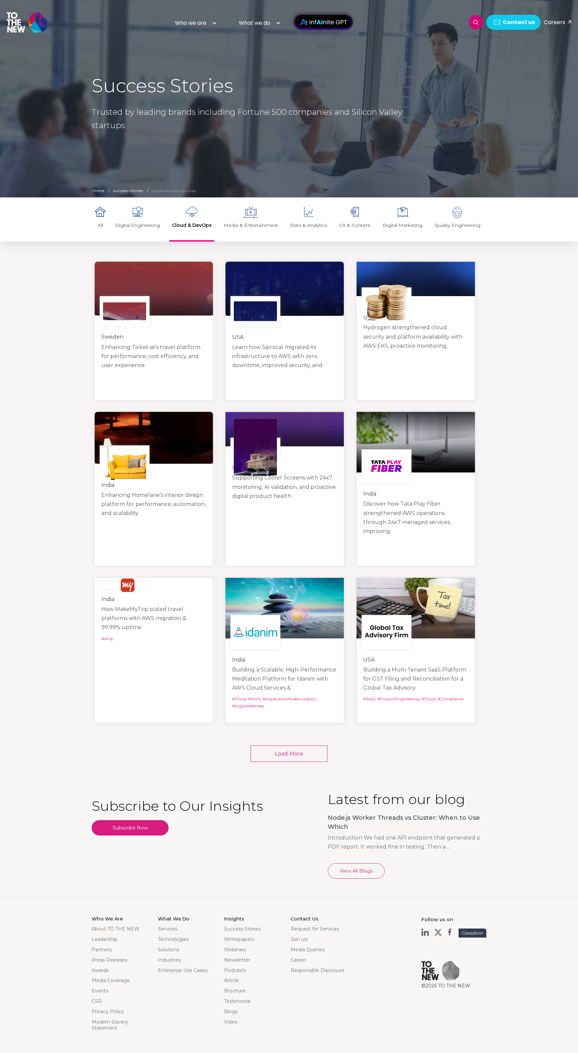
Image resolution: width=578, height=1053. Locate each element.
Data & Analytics (308, 225)
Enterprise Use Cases (182, 970)
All (100, 225)
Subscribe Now (130, 828)
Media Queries (307, 950)
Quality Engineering (457, 225)
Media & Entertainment (251, 225)
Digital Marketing (402, 225)
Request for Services (315, 929)
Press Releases (109, 960)
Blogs (230, 1011)
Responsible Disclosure (318, 970)
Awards (100, 970)
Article (231, 980)
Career (298, 960)
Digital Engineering (137, 225)
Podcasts (235, 970)
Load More (289, 754)
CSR (97, 1001)
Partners (102, 950)
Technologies (173, 939)
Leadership (104, 939)
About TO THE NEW (115, 929)
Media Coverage (111, 980)
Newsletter (237, 960)
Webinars (235, 950)
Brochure (235, 991)
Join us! (299, 939)
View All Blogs (356, 871)
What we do (254, 23)
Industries (169, 960)
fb (450, 932)
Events (100, 991)
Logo (27, 22)
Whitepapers (239, 939)
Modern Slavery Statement (110, 1025)
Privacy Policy (108, 1011)
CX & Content (355, 225)
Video (230, 1022)
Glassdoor (472, 933)
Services (167, 929)
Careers (554, 22)
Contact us (519, 22)
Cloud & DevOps (192, 225)
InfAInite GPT (323, 22)
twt (438, 932)
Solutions (168, 950)
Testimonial (237, 1001)
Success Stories (242, 929)
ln (425, 932)
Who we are (190, 23)
